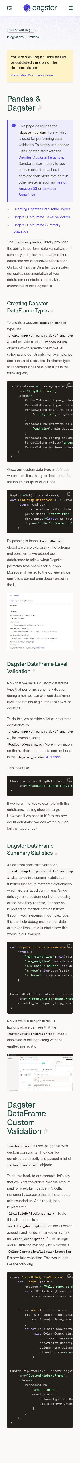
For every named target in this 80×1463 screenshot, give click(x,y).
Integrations (15, 37)
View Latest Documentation (32, 75)
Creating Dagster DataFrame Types (41, 209)
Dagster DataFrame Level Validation (41, 217)
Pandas (34, 37)
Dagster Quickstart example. (41, 157)
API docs (53, 757)
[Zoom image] (40, 621)
